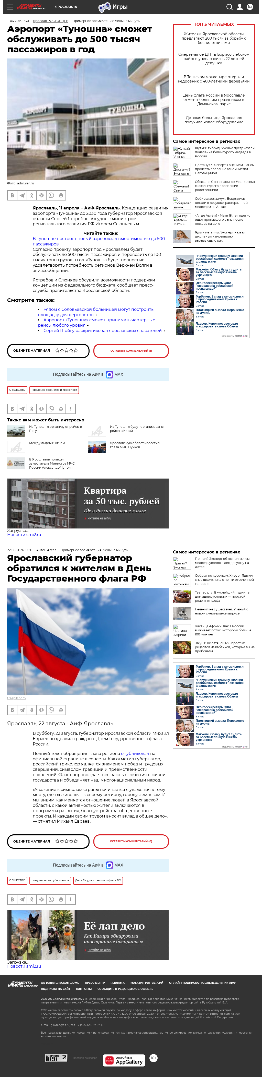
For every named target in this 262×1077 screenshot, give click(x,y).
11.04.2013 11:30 (18, 21)
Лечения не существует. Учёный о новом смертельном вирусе (221, 611)
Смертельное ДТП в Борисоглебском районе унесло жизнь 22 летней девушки (213, 58)
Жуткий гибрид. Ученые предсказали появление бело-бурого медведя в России (225, 152)
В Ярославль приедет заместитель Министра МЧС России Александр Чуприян (52, 463)
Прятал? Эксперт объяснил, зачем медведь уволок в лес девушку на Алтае (222, 563)
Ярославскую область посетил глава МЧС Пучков (135, 445)
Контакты (84, 989)
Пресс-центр (95, 983)
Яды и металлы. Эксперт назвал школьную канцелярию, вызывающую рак (220, 236)
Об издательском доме (60, 983)
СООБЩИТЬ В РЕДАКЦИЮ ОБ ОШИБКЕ (125, 989)
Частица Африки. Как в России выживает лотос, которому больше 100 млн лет (223, 630)
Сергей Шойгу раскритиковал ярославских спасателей (102, 330)
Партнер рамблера (85, 1057)
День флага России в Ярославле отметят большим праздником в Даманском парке (214, 99)
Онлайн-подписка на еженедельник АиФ (202, 983)
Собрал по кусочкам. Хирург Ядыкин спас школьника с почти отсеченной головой (224, 580)
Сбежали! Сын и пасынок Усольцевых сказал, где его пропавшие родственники (225, 186)
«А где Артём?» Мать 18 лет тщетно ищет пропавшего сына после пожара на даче (222, 220)
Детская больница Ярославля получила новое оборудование (214, 120)
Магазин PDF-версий (146, 983)
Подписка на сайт (55, 989)
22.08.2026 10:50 (19, 550)
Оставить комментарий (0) (131, 841)
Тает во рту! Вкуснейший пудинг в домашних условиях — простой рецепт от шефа (222, 596)
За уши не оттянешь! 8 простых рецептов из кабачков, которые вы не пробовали (225, 647)
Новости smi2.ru (24, 534)
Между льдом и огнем (47, 443)
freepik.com (16, 698)
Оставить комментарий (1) (131, 350)
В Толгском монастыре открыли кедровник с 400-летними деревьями (214, 79)
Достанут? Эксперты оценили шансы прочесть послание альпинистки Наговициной (224, 169)
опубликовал (135, 753)
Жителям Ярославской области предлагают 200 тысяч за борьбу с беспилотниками (214, 38)
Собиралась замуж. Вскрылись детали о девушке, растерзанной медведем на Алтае (221, 203)
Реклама (118, 983)
